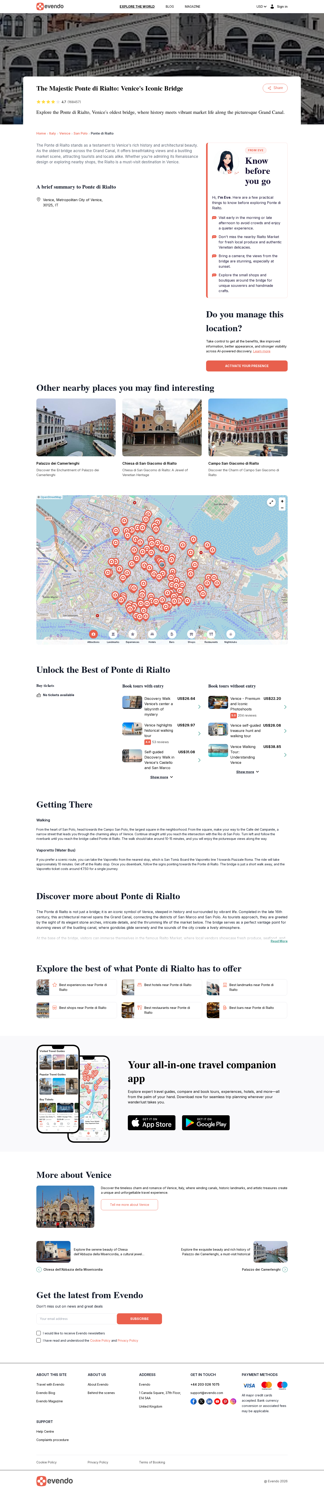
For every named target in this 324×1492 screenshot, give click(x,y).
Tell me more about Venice (129, 1204)
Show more (159, 777)
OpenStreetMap (51, 497)
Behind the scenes (101, 1393)
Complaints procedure (52, 1440)
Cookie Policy (100, 1340)
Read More (279, 941)
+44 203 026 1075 (205, 1384)
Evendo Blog (45, 1393)
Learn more (261, 351)
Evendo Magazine (49, 1401)
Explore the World (137, 6)
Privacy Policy (128, 1340)
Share (278, 88)
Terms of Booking (152, 1462)
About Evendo (98, 1384)
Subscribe (139, 1319)
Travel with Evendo (50, 1384)
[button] (162, 566)
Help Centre (45, 1431)
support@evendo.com (206, 1393)
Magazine (192, 6)
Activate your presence (247, 366)
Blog (170, 6)
